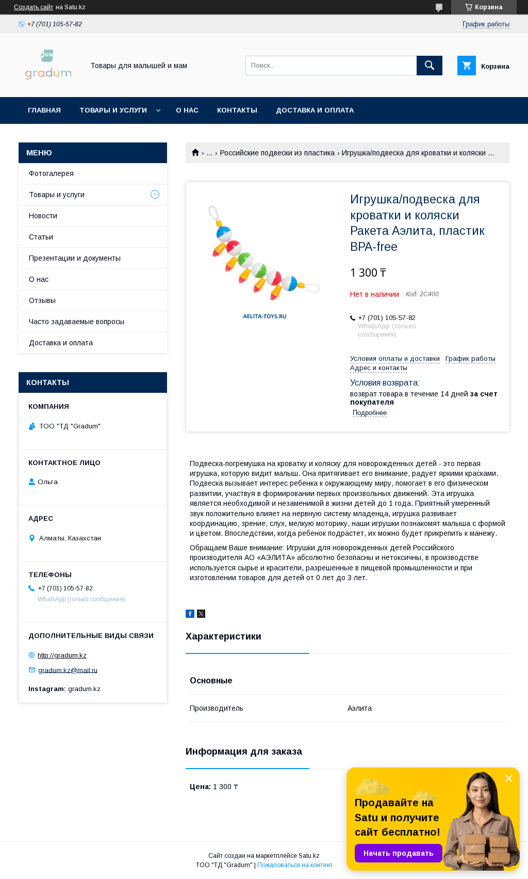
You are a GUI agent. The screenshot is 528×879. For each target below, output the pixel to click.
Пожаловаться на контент (295, 865)
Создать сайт (33, 7)
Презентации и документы (75, 258)
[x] (201, 615)
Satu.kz (309, 855)
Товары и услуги (113, 110)
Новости (43, 216)
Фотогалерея (51, 173)
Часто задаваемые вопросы (76, 321)
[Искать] (429, 65)
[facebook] (190, 615)
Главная (44, 110)
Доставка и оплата (315, 110)
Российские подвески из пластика (277, 153)
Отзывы (42, 300)
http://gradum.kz (62, 655)
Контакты (237, 110)
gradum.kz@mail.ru (67, 670)
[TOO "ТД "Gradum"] (48, 83)
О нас (187, 110)
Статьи (41, 237)
